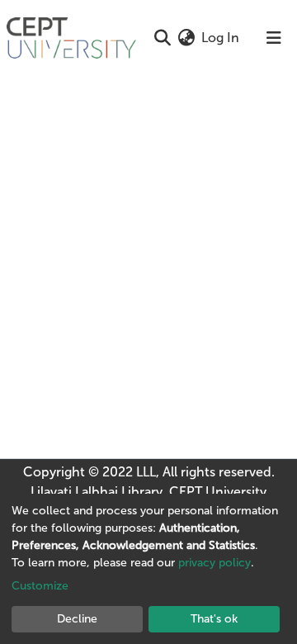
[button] (186, 38)
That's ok (214, 619)
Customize (40, 586)
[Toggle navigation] (274, 37)
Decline (77, 619)
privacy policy (214, 563)
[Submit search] (162, 38)
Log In (221, 37)
